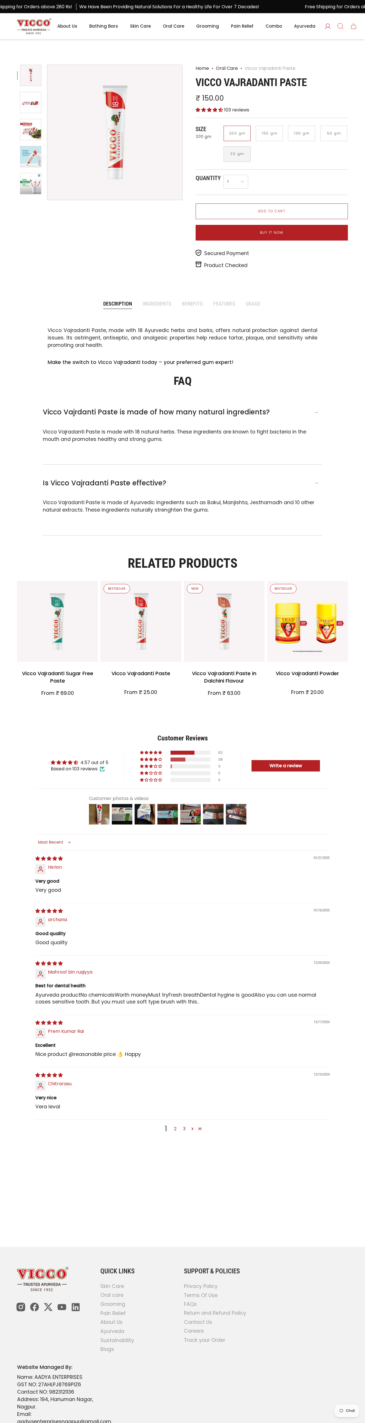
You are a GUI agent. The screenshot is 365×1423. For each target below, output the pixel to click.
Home (202, 68)
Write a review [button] (285, 765)
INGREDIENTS (157, 304)
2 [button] (175, 1128)
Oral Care (227, 68)
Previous (47, 132)
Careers (194, 1331)
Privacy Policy (201, 1286)
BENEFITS (192, 304)
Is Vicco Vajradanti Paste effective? (104, 483)
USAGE (253, 304)
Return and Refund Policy (215, 1313)
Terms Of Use (201, 1295)
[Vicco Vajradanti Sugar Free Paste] (57, 621)
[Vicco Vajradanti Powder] (307, 621)
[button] (210, 110)
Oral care (111, 1295)
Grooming (112, 1304)
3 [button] (184, 1128)
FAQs (190, 1304)
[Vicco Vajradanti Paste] (140, 621)
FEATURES (224, 304)
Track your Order (204, 1339)
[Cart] (353, 26)
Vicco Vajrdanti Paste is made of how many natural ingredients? (156, 412)
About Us (111, 1322)
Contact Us (198, 1321)
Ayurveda (112, 1331)
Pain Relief (113, 1313)
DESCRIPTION (117, 304)
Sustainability (117, 1340)
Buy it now (272, 233)
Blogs (107, 1349)
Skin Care (112, 1286)
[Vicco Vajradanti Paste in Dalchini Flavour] (224, 621)
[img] (49, 858)
